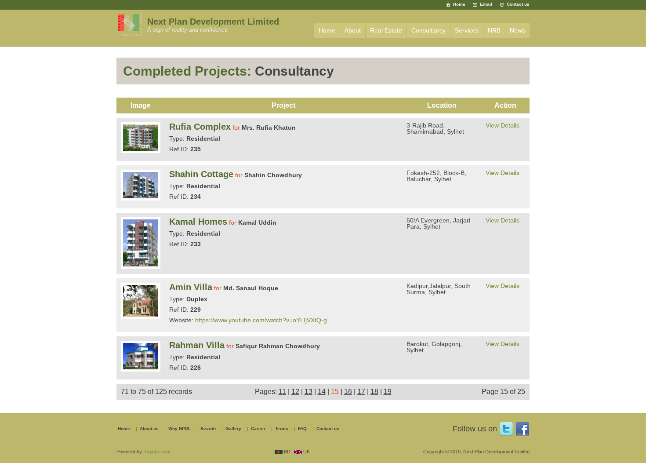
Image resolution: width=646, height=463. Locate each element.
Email (486, 4)
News (517, 30)
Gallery (233, 429)
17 (361, 391)
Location (442, 105)
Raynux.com (157, 451)
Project (283, 105)
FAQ (302, 429)
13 (308, 391)
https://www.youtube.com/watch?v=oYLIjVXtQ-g (261, 320)
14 (322, 391)
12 (295, 391)
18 (374, 391)
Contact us (518, 4)
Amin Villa (190, 287)
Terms (281, 429)
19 (388, 391)
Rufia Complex (200, 126)
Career (258, 429)
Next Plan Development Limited (213, 21)
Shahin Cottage (201, 174)
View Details (502, 125)
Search (208, 429)
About (353, 30)
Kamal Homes (198, 221)
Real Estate (386, 30)
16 (348, 391)
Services (467, 30)
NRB (494, 30)
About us (149, 429)
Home (459, 4)
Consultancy (428, 30)
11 (282, 391)
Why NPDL (179, 429)
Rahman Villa (197, 345)
